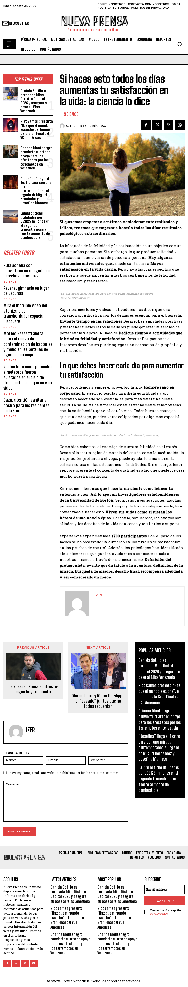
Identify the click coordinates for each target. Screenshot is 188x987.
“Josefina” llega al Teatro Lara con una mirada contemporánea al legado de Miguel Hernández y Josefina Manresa (35, 190)
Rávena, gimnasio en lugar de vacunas (26, 290)
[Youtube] (34, 963)
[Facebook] (146, 125)
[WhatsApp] (180, 125)
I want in (162, 900)
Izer (83, 126)
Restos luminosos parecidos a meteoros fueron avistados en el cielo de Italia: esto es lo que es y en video (27, 377)
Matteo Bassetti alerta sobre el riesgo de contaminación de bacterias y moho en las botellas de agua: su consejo (28, 344)
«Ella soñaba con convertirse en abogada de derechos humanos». (26, 270)
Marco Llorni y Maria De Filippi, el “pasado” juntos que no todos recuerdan (98, 701)
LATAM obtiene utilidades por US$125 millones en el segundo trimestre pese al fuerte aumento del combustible (35, 225)
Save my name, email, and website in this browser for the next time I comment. (65, 773)
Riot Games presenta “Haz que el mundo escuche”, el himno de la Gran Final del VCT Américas (36, 129)
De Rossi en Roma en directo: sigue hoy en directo (33, 689)
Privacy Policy (158, 913)
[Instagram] (16, 963)
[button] (180, 44)
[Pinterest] (168, 125)
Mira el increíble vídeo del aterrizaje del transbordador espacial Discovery (25, 313)
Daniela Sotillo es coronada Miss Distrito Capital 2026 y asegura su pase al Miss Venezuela (34, 100)
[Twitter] (157, 125)
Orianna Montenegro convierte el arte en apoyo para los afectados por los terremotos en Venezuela (36, 158)
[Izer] (63, 125)
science (9, 281)
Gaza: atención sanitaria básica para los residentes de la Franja (26, 405)
